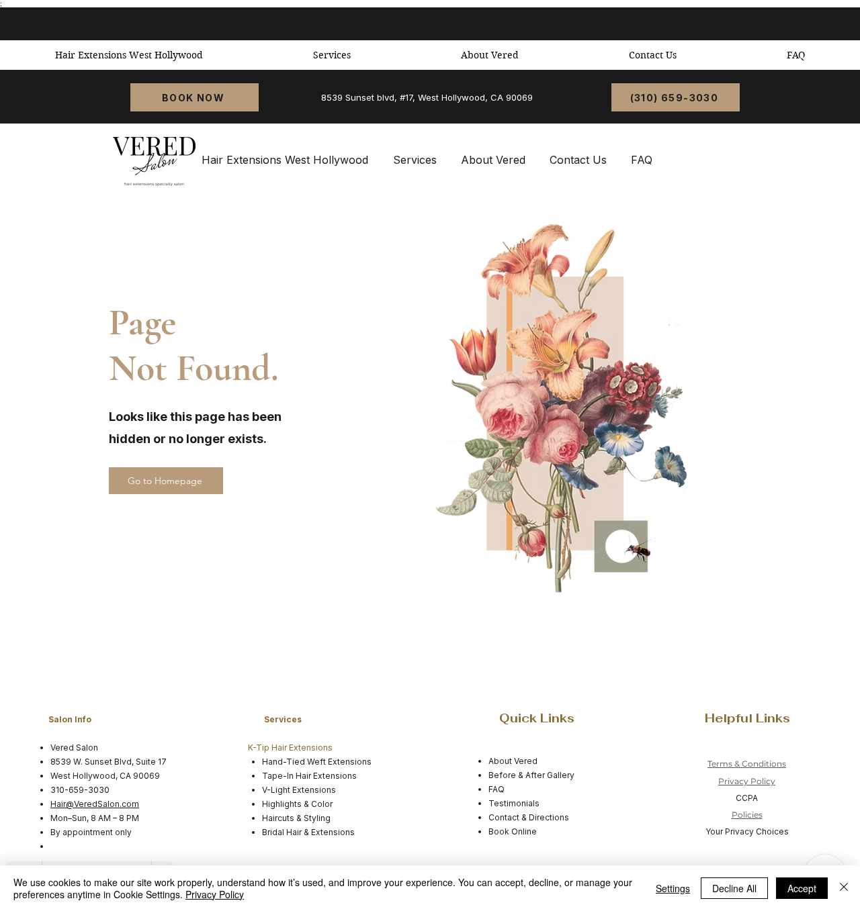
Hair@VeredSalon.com (94, 804)
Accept (801, 888)
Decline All (734, 888)
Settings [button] (673, 888)
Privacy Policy (746, 781)
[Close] (844, 888)
